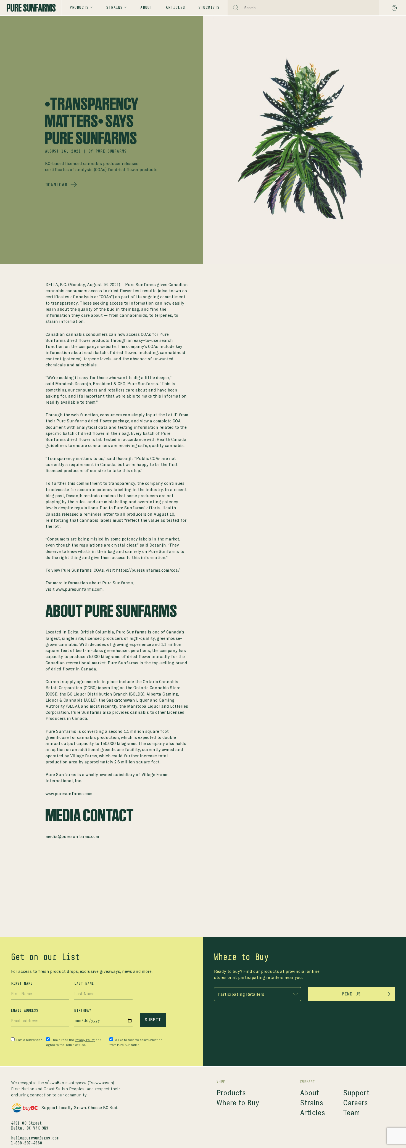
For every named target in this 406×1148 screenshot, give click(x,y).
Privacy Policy (85, 1040)
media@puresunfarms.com (72, 836)
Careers (355, 1103)
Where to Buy (238, 1103)
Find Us (351, 994)
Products (79, 8)
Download (56, 185)
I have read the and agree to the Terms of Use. (73, 1042)
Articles (175, 8)
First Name (22, 983)
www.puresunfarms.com (69, 793)
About (146, 8)
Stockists (209, 8)
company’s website (97, 346)
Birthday (82, 1010)
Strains (311, 1103)
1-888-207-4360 (26, 1143)
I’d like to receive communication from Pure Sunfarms (135, 1042)
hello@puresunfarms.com (35, 1138)
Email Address (24, 1010)
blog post (55, 495)
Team (351, 1113)
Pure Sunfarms (111, 151)
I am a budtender (28, 1040)
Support (356, 1093)
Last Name (84, 983)
